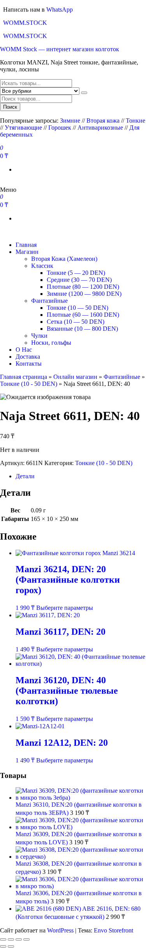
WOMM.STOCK (25, 22)
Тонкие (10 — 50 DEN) (77, 307)
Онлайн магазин (75, 376)
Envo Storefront (113, 930)
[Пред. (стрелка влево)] (3, 946)
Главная (26, 244)
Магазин (27, 251)
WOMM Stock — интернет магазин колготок (59, 49)
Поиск (10, 107)
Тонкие (135, 120)
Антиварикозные (100, 127)
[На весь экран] (11, 939)
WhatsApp (59, 9)
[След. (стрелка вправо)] (11, 946)
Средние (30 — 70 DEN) (79, 279)
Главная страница (23, 376)
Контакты (29, 363)
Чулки (39, 335)
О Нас (24, 349)
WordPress (60, 930)
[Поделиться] (19, 939)
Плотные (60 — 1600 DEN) (83, 314)
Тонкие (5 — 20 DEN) (76, 272)
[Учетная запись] (2, 182)
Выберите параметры (64, 607)
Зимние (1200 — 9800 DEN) (84, 293)
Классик (42, 265)
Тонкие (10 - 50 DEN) (28, 383)
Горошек (59, 127)
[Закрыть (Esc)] (26, 939)
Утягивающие (23, 127)
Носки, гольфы (51, 342)
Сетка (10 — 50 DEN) (75, 321)
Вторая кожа (103, 120)
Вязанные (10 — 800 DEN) (82, 328)
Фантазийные (49, 300)
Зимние (71, 120)
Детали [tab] (25, 476)
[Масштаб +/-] (3, 939)
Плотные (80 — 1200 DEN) (83, 286)
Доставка (28, 356)
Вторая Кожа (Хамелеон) (64, 258)
